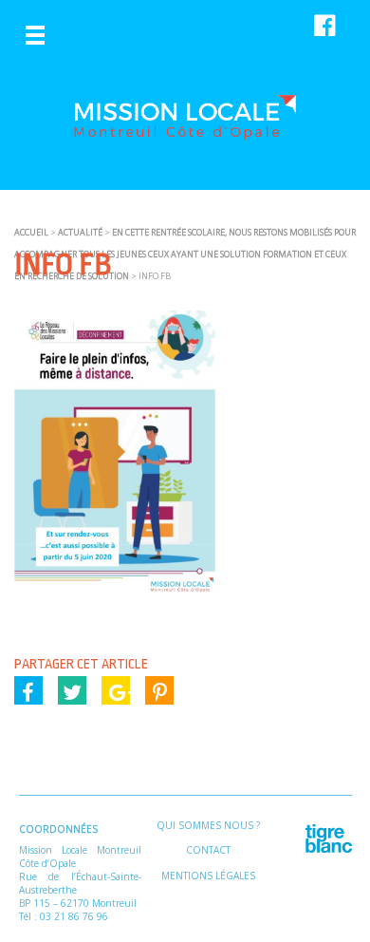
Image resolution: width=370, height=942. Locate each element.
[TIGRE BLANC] (328, 849)
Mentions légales (208, 875)
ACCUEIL (31, 232)
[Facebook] (28, 690)
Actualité (80, 232)
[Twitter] (72, 690)
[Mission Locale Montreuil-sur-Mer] (185, 132)
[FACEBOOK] (320, 24)
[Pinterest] (159, 690)
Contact (208, 850)
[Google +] (116, 690)
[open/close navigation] (35, 35)
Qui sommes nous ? (208, 825)
